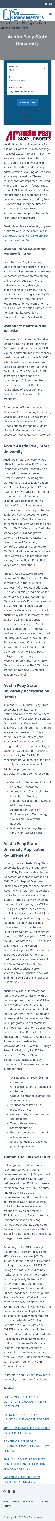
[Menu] (50, 14)
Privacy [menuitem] (46, 1501)
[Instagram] (50, 4)
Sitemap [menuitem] (7, 1506)
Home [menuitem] (6, 1501)
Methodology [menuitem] (30, 1501)
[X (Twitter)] (9, 1491)
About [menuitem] (16, 1501)
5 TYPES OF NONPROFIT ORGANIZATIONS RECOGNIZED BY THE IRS (26, 1446)
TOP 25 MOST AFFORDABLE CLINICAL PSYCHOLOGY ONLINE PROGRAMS (24, 1401)
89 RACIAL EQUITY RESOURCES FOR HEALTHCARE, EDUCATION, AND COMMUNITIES (24, 1464)
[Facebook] (46, 4)
